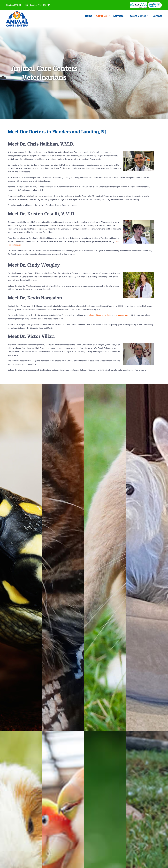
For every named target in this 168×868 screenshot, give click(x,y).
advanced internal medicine (100, 315)
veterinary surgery (123, 315)
